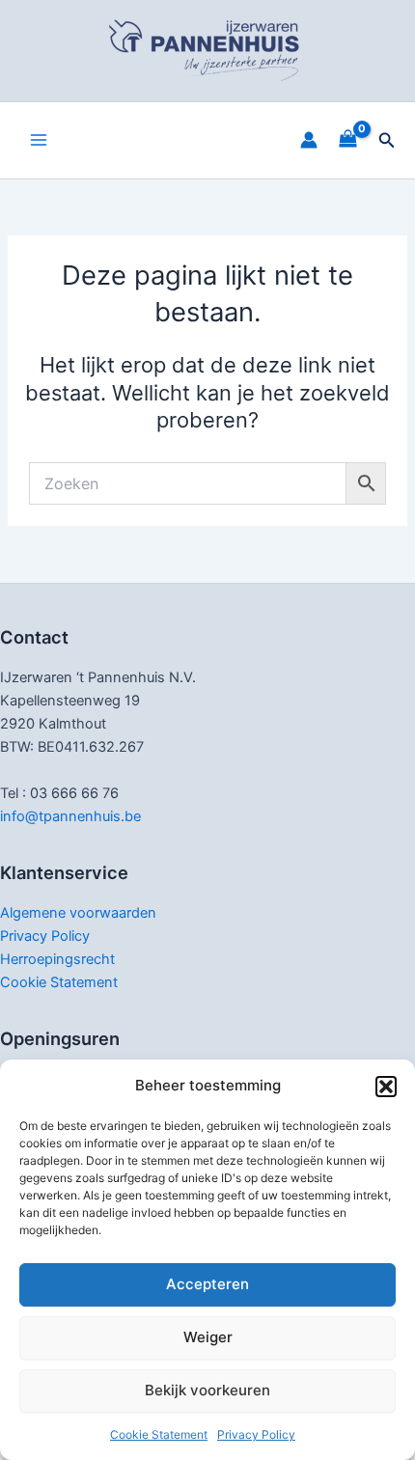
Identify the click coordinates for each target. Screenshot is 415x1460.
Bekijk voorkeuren (207, 1390)
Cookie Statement (159, 1434)
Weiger (208, 1337)
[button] (386, 1086)
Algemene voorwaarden (78, 913)
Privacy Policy (256, 1434)
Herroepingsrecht (57, 959)
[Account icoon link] (309, 140)
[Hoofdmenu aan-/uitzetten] (38, 140)
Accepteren (207, 1284)
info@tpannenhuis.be (70, 816)
